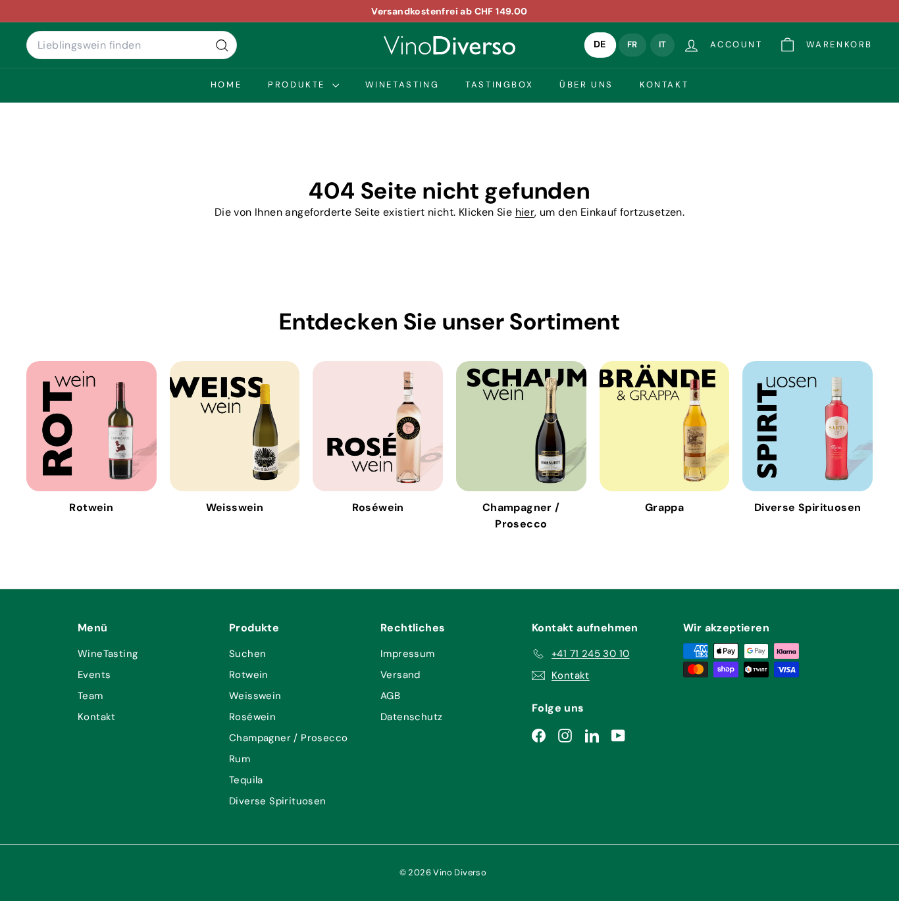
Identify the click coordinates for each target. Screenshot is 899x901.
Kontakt (664, 84)
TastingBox (499, 84)
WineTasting (402, 84)
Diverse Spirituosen (277, 801)
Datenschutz (411, 716)
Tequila (246, 780)
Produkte (298, 84)
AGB (390, 695)
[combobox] (131, 45)
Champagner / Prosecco (288, 737)
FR (632, 44)
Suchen (247, 653)
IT (663, 44)
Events (94, 674)
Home (226, 84)
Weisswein (255, 695)
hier (525, 212)
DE (600, 45)
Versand (400, 674)
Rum (239, 759)
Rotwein (249, 674)
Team (90, 695)
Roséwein (252, 716)
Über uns (586, 84)
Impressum (407, 653)
